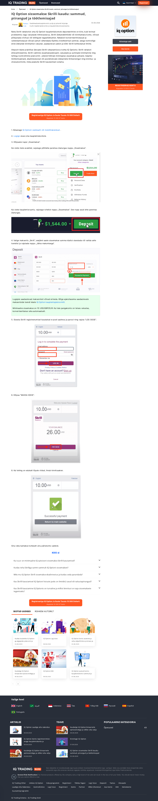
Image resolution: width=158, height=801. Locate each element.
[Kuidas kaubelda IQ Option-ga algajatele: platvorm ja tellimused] (25, 626)
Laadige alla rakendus (21, 787)
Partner (82, 787)
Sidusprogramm (52, 783)
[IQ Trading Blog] (26, 769)
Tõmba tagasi (80, 783)
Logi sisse (93, 783)
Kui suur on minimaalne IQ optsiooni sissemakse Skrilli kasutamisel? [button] (44, 560)
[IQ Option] (125, 36)
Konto (73, 787)
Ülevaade (122, 783)
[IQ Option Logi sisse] (54, 626)
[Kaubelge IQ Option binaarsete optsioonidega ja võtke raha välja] (25, 659)
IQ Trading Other (19, 783)
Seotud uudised (22, 611)
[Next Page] (18, 683)
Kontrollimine (39, 787)
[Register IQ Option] (125, 69)
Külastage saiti (125, 41)
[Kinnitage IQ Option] (62, 741)
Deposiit (103, 783)
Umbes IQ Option (36, 783)
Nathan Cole (25, 25)
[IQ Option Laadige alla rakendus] (16, 730)
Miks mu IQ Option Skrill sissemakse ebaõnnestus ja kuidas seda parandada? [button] (48, 574)
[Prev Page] (13, 683)
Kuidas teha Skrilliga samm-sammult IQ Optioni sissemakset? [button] (41, 567)
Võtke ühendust (94, 787)
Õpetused (43, 3)
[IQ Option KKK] (54, 659)
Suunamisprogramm (20, 791)
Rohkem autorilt (44, 611)
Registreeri (143, 3)
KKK (117, 787)
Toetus (112, 783)
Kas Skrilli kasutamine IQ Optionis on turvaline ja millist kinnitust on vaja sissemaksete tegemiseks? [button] (52, 590)
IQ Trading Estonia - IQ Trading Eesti (26, 798)
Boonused (55, 3)
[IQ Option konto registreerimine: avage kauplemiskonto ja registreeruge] (16, 741)
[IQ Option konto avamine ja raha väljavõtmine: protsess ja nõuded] (82, 626)
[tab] (55, 561)
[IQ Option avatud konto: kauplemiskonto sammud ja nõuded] (82, 659)
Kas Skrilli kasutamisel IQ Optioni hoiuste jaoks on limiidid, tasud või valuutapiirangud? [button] (53, 581)
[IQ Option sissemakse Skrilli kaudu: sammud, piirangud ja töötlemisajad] (62, 753)
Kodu (13, 9)
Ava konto (125, 49)
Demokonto (126, 787)
